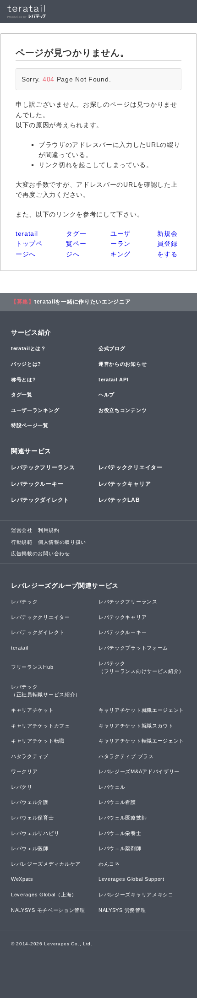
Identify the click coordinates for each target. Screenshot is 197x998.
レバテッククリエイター (130, 467)
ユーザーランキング (120, 244)
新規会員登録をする (167, 244)
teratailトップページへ (29, 244)
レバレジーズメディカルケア (46, 864)
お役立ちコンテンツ (122, 410)
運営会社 (22, 530)
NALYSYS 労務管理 (122, 910)
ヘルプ (106, 394)
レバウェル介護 (30, 802)
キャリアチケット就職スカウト (136, 725)
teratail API (113, 379)
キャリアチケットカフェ (40, 725)
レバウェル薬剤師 (120, 848)
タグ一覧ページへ (76, 244)
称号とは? (23, 379)
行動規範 (22, 542)
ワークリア (24, 771)
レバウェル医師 (30, 848)
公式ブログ (112, 348)
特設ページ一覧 (30, 425)
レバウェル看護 (117, 802)
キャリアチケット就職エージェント (141, 710)
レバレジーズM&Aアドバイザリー (139, 771)
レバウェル (112, 787)
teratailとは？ (28, 348)
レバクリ (22, 787)
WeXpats (22, 879)
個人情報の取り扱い (62, 542)
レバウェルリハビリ (35, 833)
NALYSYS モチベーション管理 (48, 910)
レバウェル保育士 (32, 817)
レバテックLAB (119, 500)
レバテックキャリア (124, 484)
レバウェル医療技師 (122, 817)
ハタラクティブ (30, 756)
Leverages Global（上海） (44, 894)
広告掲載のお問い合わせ (40, 553)
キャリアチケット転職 (38, 740)
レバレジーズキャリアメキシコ (136, 894)
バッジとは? (26, 364)
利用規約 (49, 530)
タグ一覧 (22, 394)
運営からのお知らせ (122, 364)
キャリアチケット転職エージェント (141, 740)
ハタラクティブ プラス (126, 756)
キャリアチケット (32, 710)
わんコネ (109, 864)
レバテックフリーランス (43, 467)
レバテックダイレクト (40, 500)
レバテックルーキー (37, 484)
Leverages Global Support (131, 879)
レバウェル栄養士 (120, 833)
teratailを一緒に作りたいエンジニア (82, 301)
